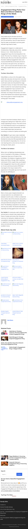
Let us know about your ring (7, 509)
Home (2, 6)
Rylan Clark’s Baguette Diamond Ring (17, 295)
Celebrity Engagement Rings (11, 6)
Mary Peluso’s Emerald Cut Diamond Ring (17, 261)
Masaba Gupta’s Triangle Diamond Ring (5, 313)
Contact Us (3, 504)
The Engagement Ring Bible (11, 524)
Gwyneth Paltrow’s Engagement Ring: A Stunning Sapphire (18, 463)
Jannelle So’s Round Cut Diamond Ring (5, 295)
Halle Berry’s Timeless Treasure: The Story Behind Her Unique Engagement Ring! (18, 332)
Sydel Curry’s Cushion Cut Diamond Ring (17, 244)
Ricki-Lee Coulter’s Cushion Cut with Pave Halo (17, 279)
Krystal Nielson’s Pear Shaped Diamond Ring (17, 313)
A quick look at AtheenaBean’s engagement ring (5, 279)
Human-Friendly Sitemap (6, 507)
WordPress (16, 526)
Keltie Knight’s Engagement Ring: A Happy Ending (17, 348)
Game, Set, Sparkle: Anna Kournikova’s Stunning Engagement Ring (12, 343)
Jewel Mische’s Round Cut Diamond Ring (6, 260)
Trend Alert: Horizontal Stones (5, 244)
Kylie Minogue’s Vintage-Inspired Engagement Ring (17, 337)
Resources (2, 515)
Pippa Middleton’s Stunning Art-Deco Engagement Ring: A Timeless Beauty (17, 457)
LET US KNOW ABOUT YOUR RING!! (10, 491)
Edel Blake (10, 320)
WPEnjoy (24, 524)
